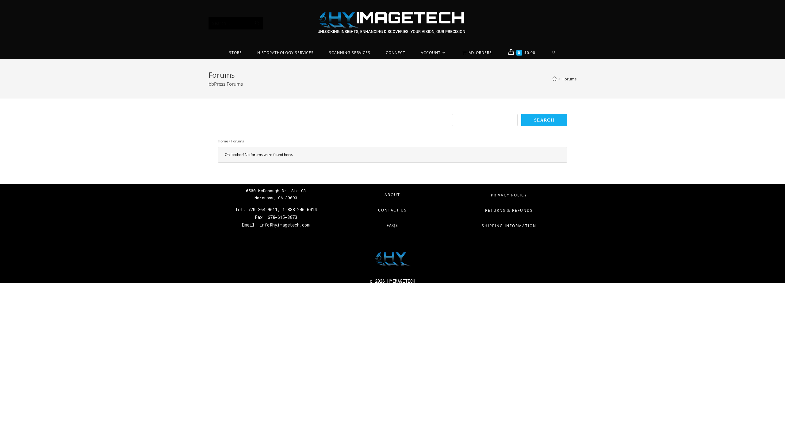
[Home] (555, 79)
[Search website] (554, 53)
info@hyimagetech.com (285, 225)
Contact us (392, 210)
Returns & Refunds (509, 210)
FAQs (392, 225)
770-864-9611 (263, 209)
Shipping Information (509, 225)
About (392, 194)
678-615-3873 (281, 217)
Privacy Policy (509, 195)
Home (223, 141)
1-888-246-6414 (299, 209)
